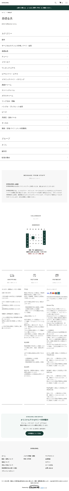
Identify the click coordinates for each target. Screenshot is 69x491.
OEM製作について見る (34, 433)
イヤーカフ (6, 62)
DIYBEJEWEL (5, 2)
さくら (4, 144)
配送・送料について (7, 459)
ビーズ (4, 112)
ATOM (29, 459)
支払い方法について (7, 465)
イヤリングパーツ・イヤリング (13, 79)
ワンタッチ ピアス (8, 68)
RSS (25, 459)
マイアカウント (49, 456)
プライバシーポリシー (8, 471)
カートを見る (49, 465)
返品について (5, 462)
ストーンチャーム (8, 90)
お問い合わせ (49, 468)
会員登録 (47, 459)
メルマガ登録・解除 (29, 456)
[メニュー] (66, 2)
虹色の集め (6, 157)
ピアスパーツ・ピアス (10, 74)
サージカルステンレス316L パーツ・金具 (17, 45)
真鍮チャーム (7, 84)
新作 (3, 39)
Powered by (25, 487)
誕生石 (4, 151)
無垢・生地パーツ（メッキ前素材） (15, 128)
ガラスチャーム (7, 95)
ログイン (47, 462)
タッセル (5, 123)
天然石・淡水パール (9, 117)
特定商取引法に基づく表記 (9, 468)
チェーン (5, 56)
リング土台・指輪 (8, 101)
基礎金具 (10, 12)
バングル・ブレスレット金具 (12, 106)
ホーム (3, 12)
